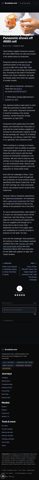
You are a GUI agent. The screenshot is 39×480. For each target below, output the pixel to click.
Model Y (4, 407)
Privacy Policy (8, 476)
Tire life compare (7, 429)
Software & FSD (7, 387)
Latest (4, 445)
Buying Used (6, 397)
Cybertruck (5, 413)
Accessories (6, 391)
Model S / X (5, 416)
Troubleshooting (7, 384)
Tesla (10, 31)
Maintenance (6, 381)
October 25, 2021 (11, 100)
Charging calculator (8, 439)
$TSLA (19, 89)
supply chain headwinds (17, 201)
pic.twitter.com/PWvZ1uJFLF (16, 91)
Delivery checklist (7, 435)
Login (34, 303)
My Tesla (4, 426)
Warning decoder (7, 432)
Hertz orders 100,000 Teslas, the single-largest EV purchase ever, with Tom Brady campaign (29, 271)
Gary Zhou (8, 46)
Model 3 (4, 410)
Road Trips (5, 394)
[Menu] (36, 3)
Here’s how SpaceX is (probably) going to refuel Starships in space (9, 268)
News (5, 31)
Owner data (5, 442)
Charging (5, 378)
